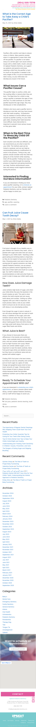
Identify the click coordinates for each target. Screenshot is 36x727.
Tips (4, 625)
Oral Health (6, 612)
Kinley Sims (6, 480)
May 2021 (6, 565)
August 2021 (7, 557)
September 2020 (8, 585)
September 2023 (8, 529)
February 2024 (7, 516)
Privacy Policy (30, 722)
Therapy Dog (7, 622)
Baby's (5, 596)
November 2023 (8, 524)
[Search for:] (18, 416)
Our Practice (10, 720)
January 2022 (7, 544)
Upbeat (5, 632)
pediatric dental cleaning (19, 401)
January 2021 (7, 575)
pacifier (10, 202)
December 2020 (8, 578)
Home (4, 720)
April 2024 (6, 511)
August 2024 (7, 501)
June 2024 (6, 506)
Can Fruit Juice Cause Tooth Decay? (15, 214)
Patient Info (23, 720)
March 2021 (6, 570)
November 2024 (8, 493)
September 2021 (8, 555)
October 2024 (7, 496)
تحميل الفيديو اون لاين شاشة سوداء (13, 471)
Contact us (23, 722)
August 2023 (7, 532)
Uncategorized (7, 630)
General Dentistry (8, 607)
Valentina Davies (8, 466)
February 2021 (7, 572)
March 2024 (7, 514)
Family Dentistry (8, 604)
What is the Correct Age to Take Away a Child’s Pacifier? (17, 16)
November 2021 (8, 549)
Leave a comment (10, 205)
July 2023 (6, 534)
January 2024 (7, 519)
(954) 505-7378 (26, 2)
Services (17, 720)
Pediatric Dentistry (10, 199)
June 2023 (6, 537)
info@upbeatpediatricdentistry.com (23, 7)
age (5, 202)
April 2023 (6, 542)
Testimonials (31, 720)
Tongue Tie (6, 627)
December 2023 (8, 521)
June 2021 (6, 562)
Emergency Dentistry (9, 602)
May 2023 (6, 539)
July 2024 (6, 503)
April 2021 (6, 567)
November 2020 (8, 580)
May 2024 (6, 508)
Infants (5, 609)
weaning (16, 202)
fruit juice (7, 401)
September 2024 (8, 498)
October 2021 (7, 552)
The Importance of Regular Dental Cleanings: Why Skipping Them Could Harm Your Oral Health (18, 430)
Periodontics (7, 619)
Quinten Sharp (7, 461)
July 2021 (6, 560)
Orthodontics (7, 614)
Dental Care (6, 599)
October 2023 (7, 526)
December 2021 (8, 547)
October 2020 (7, 583)
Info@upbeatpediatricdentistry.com (18, 709)
